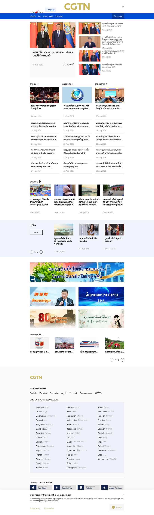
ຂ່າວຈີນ (33, 83)
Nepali (72, 454)
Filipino (42, 450)
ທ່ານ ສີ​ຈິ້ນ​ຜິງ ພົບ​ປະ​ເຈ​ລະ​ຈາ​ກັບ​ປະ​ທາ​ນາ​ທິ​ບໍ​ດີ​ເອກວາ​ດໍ (112, 24)
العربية (63, 393)
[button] (64, 64)
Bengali (41, 420)
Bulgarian (44, 424)
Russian (105, 416)
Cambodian (43, 429)
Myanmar (77, 450)
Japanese (74, 429)
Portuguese (76, 467)
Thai (102, 442)
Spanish (105, 429)
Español (43, 393)
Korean (73, 433)
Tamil (102, 437)
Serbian (105, 420)
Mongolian (75, 446)
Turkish (104, 446)
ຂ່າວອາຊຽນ (100, 83)
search (119, 16)
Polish (72, 463)
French (43, 454)
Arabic (42, 411)
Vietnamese (107, 459)
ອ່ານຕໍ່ (36, 232)
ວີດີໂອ (33, 225)
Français (54, 393)
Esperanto (45, 446)
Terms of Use (49, 508)
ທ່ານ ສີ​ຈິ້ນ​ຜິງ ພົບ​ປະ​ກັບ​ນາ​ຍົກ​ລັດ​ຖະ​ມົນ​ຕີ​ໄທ (112, 65)
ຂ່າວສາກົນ (67, 83)
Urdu (102, 454)
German (43, 459)
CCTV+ (98, 393)
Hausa (42, 467)
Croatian (43, 433)
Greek (42, 463)
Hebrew (73, 407)
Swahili (105, 433)
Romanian (106, 411)
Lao (71, 437)
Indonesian (77, 420)
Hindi (71, 411)
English (33, 393)
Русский (73, 393)
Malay (76, 442)
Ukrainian (107, 450)
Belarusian (45, 416)
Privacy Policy (35, 508)
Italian (73, 424)
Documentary (86, 393)
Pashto (103, 407)
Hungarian (75, 416)
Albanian (42, 407)
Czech (42, 437)
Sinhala (104, 424)
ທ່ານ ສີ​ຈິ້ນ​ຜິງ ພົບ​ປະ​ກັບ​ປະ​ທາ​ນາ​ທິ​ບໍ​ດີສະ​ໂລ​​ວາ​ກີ (113, 51)
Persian (73, 459)
